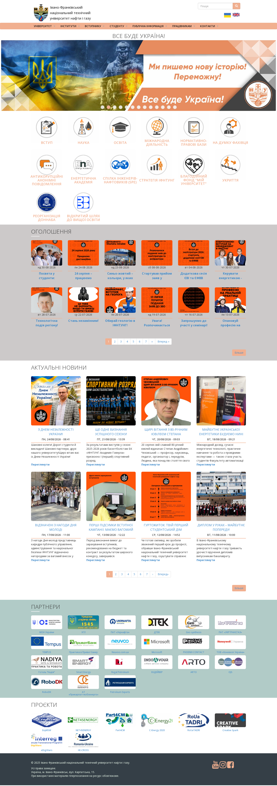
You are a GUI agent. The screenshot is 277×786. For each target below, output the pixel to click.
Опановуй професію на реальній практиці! (230, 325)
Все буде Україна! (138, 36)
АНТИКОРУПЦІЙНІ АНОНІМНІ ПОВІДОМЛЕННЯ (47, 180)
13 (175, 107)
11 (163, 107)
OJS (230, 672)
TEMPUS (46, 652)
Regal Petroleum (120, 672)
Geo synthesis (193, 632)
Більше (239, 352)
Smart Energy (83, 672)
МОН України (46, 632)
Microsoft (157, 652)
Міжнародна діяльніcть (157, 142)
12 (169, 107)
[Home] (41, 12)
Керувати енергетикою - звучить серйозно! (230, 278)
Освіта (120, 142)
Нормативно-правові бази (193, 142)
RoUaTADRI (193, 730)
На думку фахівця (230, 142)
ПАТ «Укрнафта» (120, 632)
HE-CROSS (83, 750)
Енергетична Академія (83, 180)
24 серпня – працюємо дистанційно (83, 278)
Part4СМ (120, 730)
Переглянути (40, 464)
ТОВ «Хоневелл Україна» (230, 652)
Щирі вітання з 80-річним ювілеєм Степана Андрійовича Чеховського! (166, 434)
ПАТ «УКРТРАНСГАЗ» (230, 632)
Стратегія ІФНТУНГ (156, 180)
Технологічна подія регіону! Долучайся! (47, 325)
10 (157, 107)
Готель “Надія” (46, 672)
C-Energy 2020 (157, 730)
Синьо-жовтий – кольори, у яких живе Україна (120, 278)
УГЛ (83, 632)
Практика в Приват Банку (83, 652)
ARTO (194, 672)
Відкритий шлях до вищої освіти (83, 218)
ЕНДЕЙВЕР (157, 672)
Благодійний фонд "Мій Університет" (193, 180)
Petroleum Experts (120, 692)
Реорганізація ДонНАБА (46, 218)
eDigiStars (46, 750)
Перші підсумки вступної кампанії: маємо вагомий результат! (111, 529)
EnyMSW (46, 730)
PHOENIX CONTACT (193, 652)
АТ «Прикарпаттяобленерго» (83, 693)
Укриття (230, 180)
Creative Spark (230, 730)
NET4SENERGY (83, 730)
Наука (83, 142)
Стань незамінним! (83, 321)
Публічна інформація (147, 26)
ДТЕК (157, 632)
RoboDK (46, 692)
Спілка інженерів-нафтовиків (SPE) (120, 180)
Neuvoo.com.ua (120, 652)
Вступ (47, 142)
